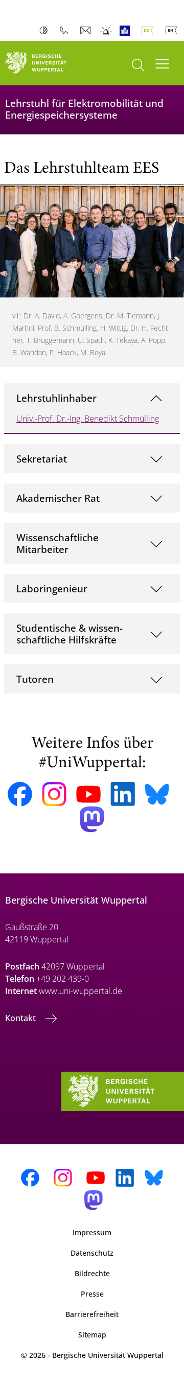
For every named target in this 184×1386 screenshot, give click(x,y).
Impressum (92, 1232)
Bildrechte (92, 1273)
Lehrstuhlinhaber (56, 397)
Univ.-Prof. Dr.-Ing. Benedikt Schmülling (87, 418)
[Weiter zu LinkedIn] (122, 794)
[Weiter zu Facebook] (20, 794)
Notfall (106, 30)
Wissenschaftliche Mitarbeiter (57, 543)
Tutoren (35, 679)
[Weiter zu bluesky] (157, 794)
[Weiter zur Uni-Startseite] (46, 63)
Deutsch (149, 30)
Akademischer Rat (58, 498)
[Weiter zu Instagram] (54, 794)
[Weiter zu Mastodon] (92, 819)
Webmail (86, 30)
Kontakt (21, 1018)
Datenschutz (92, 1253)
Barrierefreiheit (92, 1314)
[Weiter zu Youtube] (88, 794)
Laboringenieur (51, 588)
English (173, 30)
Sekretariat (41, 458)
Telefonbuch (66, 30)
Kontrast (45, 30)
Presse (92, 1294)
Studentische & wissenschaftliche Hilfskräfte (69, 633)
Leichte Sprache (127, 30)
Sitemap (92, 1334)
